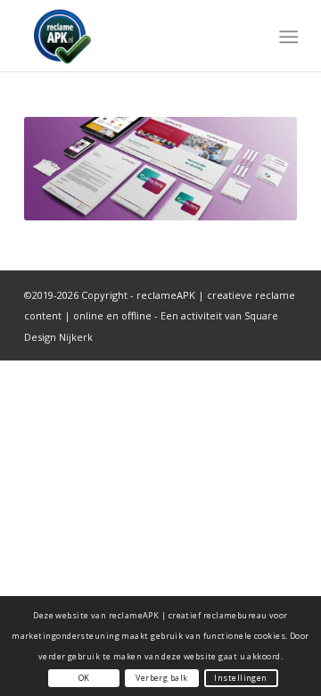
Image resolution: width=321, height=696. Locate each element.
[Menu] (286, 36)
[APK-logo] (133, 35)
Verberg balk (161, 678)
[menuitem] (286, 36)
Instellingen (240, 678)
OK (84, 678)
